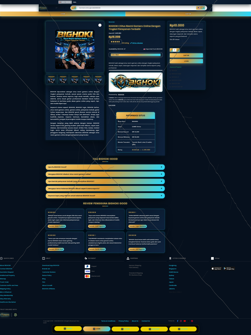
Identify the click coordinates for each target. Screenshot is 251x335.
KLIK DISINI (112, 105)
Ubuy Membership (6, 295)
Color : (114, 55)
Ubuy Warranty (5, 299)
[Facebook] (177, 321)
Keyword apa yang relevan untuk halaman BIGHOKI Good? (71, 196)
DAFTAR (188, 14)
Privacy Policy (124, 321)
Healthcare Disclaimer (8, 302)
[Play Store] (229, 269)
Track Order (4, 282)
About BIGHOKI (5, 265)
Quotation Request (7, 272)
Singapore (172, 269)
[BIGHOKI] (43, 7)
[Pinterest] (192, 321)
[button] (99, 25)
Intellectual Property (7, 275)
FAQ (43, 282)
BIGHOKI (112, 22)
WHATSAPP (155, 328)
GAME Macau (173, 272)
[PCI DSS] (4, 315)
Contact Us (146, 321)
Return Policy (46, 275)
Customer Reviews (48, 272)
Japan (171, 282)
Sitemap (3, 279)
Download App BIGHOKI (50, 265)
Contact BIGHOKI (6, 269)
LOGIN (63, 14)
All (73, 8)
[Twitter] (188, 321)
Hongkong (172, 265)
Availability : (113, 49)
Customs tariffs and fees (9, 285)
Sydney (171, 275)
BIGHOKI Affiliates (48, 289)
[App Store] (217, 269)
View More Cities (175, 292)
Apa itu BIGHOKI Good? (57, 167)
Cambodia (173, 285)
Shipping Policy (5, 289)
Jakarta (172, 289)
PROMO (69, 329)
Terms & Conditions (108, 321)
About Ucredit (47, 285)
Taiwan (171, 279)
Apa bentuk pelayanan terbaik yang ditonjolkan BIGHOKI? (71, 181)
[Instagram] (181, 321)
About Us (135, 321)
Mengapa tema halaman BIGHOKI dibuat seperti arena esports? (74, 188)
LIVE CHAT (184, 328)
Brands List (46, 269)
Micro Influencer (6, 292)
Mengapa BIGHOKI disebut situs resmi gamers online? (69, 174)
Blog (43, 279)
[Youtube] (184, 321)
